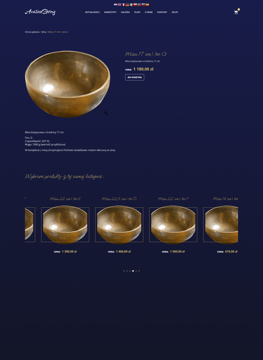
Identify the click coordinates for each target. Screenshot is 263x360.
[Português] (139, 4)
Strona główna (32, 31)
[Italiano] (131, 4)
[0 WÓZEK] (236, 12)
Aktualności (92, 12)
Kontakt (162, 12)
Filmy (137, 12)
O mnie (149, 12)
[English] (120, 4)
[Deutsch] (128, 4)
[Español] (147, 4)
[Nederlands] (116, 4)
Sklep (175, 12)
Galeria (125, 12)
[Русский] (143, 4)
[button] (124, 271)
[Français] (124, 4)
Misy (44, 31)
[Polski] (135, 4)
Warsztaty (110, 12)
